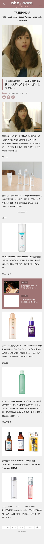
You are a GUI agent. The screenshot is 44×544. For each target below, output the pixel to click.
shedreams (12, 17)
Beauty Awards (25, 17)
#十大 (14, 527)
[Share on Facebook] (4, 97)
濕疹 (4, 17)
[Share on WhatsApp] (8, 97)
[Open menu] (40, 4)
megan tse (14, 93)
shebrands (37, 17)
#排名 (37, 527)
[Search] (4, 4)
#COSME (29, 527)
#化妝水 (6, 527)
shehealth (23, 20)
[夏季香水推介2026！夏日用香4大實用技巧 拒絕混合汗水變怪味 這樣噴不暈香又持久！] (11, 287)
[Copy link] (13, 97)
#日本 (21, 527)
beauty (4, 93)
